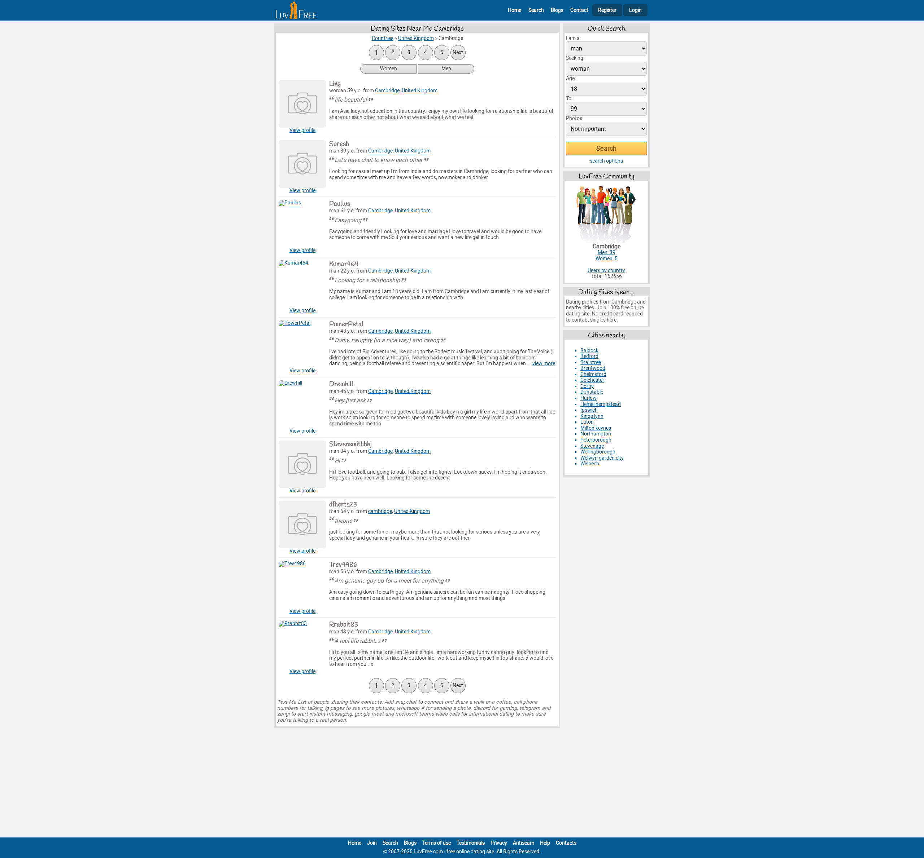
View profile (302, 130)
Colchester (592, 380)
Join (372, 843)
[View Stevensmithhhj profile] (302, 464)
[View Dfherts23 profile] (302, 524)
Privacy (499, 843)
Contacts (566, 843)
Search (536, 10)
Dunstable (591, 392)
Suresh (339, 144)
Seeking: (575, 58)
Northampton (595, 434)
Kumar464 (343, 264)
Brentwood (592, 368)
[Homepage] (296, 10)
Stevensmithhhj (350, 444)
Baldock (589, 351)
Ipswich (589, 410)
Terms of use (436, 843)
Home (514, 10)
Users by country (606, 270)
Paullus (339, 204)
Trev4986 (343, 565)
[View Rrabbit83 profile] (302, 644)
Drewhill (341, 384)
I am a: (573, 38)
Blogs (557, 10)
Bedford (589, 356)
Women (388, 69)
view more (543, 364)
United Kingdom (419, 91)
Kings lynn (591, 416)
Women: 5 (607, 259)
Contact (579, 10)
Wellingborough (597, 452)
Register (607, 10)
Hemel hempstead (600, 404)
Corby (587, 386)
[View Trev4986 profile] (302, 585)
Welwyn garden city (602, 458)
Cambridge (387, 91)
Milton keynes (595, 428)
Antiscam (523, 843)
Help (545, 843)
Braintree (590, 362)
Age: (571, 78)
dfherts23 (343, 504)
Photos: (574, 118)
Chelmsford (593, 374)
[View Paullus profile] (302, 224)
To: (569, 99)
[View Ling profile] (302, 104)
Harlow (588, 398)
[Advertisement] (462, 784)
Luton (587, 422)
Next (458, 52)
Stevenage (592, 446)
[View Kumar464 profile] (302, 284)
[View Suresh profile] (302, 164)
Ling (335, 84)
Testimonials (471, 843)
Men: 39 (606, 252)
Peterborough (595, 440)
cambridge (380, 511)
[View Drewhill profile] (302, 404)
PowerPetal (346, 324)
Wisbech (589, 464)
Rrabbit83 (343, 624)
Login (635, 10)
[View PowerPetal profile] (302, 344)
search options (606, 161)
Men (446, 69)
